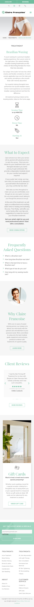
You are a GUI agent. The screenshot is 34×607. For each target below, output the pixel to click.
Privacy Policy (20, 601)
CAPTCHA (5, 534)
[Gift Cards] (17, 467)
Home (5, 38)
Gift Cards (17, 473)
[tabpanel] (17, 383)
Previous (5, 383)
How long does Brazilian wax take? (17, 259)
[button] (30, 12)
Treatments (12, 38)
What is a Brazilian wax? (13, 256)
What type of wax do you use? (15, 269)
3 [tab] (17, 399)
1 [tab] (13, 399)
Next (29, 383)
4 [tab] (19, 399)
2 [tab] (15, 399)
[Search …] (9, 6)
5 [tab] (21, 399)
